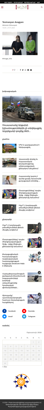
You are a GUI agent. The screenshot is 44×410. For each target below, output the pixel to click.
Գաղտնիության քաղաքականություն (22, 407)
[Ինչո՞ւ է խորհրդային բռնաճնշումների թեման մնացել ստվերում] (9, 209)
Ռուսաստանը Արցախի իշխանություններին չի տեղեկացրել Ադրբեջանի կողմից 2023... (22, 128)
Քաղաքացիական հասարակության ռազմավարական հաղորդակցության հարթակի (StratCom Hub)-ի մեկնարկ (13, 260)
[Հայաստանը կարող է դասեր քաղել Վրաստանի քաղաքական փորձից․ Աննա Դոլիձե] (9, 180)
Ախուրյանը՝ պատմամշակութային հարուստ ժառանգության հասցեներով (13, 298)
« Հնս (4, 367)
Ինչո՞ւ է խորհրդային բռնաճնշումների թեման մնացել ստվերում (29, 207)
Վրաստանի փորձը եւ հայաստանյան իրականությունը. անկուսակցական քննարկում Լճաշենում (28, 163)
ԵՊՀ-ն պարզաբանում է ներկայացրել (29, 146)
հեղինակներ (18, 2)
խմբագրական (9, 91)
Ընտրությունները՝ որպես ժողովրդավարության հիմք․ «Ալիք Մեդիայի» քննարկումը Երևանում (30, 194)
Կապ (38, 2)
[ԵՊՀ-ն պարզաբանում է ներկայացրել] (9, 148)
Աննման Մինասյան (9, 25)
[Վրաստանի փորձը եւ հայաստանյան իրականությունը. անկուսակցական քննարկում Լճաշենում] (9, 162)
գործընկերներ (30, 2)
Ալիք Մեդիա (33, 405)
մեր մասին (8, 2)
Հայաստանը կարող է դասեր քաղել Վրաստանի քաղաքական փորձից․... (30, 178)
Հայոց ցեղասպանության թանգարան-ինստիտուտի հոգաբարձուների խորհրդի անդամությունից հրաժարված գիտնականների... (13, 281)
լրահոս (5, 139)
